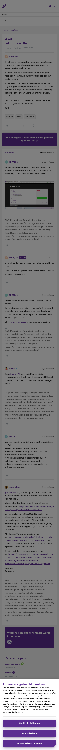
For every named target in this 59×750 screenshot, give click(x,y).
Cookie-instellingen (29, 723)
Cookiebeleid (17, 712)
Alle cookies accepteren (29, 743)
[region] (29, 714)
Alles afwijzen (29, 733)
